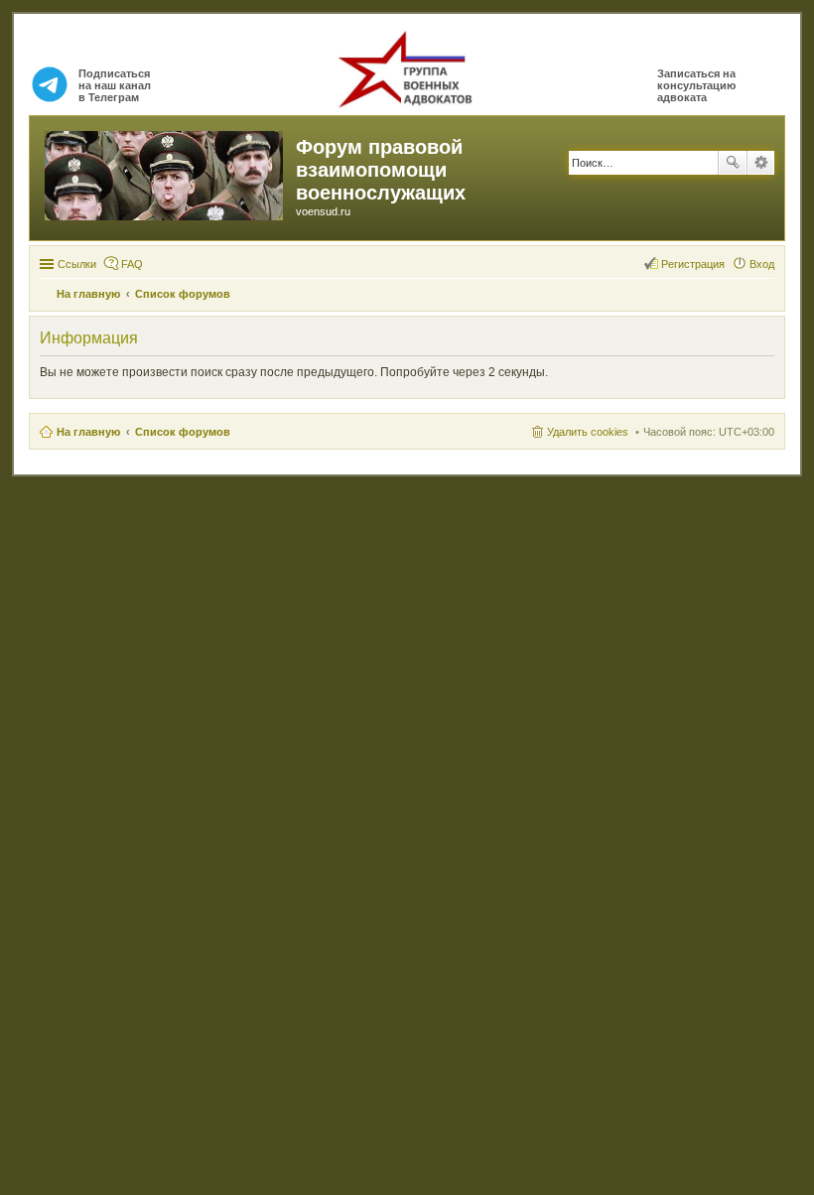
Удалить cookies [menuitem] (587, 432)
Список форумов (182, 432)
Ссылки (77, 264)
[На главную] (165, 171)
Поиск (732, 163)
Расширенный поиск (760, 163)
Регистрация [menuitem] (693, 264)
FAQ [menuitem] (132, 264)
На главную (88, 432)
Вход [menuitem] (761, 264)
